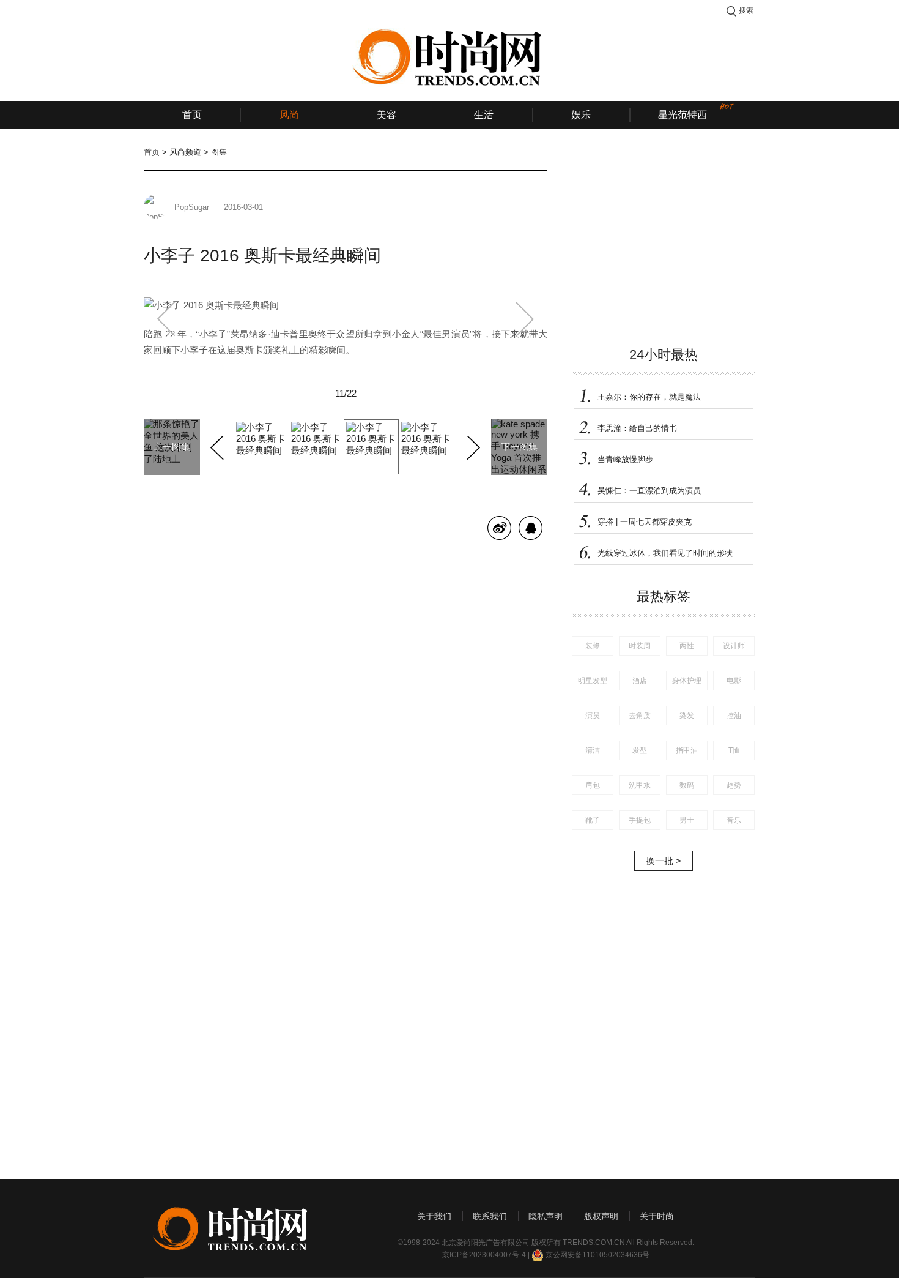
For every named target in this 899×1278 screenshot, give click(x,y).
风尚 (289, 115)
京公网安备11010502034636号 (597, 1254)
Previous (218, 445)
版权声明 (601, 1216)
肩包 (592, 785)
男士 (686, 820)
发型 (639, 750)
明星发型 (592, 680)
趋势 (734, 785)
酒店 (639, 680)
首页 (192, 115)
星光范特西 (682, 115)
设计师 (734, 645)
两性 (686, 645)
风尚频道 (185, 152)
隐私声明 (545, 1216)
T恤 (734, 750)
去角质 (640, 715)
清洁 (592, 750)
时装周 (640, 645)
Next (472, 445)
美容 (386, 115)
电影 (734, 680)
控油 (734, 715)
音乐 (734, 820)
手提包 (640, 820)
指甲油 (687, 750)
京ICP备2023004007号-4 (484, 1254)
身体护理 (686, 680)
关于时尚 (657, 1216)
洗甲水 (640, 785)
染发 (686, 715)
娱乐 (581, 115)
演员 (592, 715)
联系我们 (490, 1216)
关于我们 (434, 1216)
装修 (592, 645)
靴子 (592, 820)
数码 (686, 785)
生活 (484, 115)
